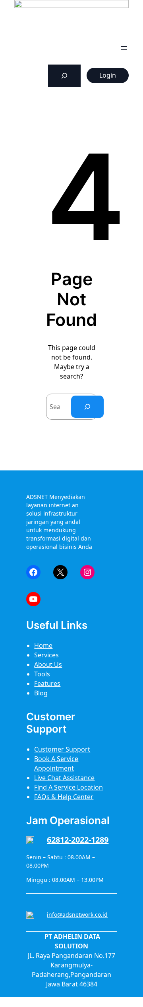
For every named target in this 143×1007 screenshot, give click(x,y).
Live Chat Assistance (64, 777)
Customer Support (62, 749)
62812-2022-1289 (77, 839)
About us (48, 664)
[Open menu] (124, 48)
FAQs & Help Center (63, 796)
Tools (42, 674)
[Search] (87, 407)
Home (43, 645)
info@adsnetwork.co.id (77, 914)
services (46, 655)
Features (47, 683)
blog (41, 693)
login (107, 75)
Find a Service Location (68, 787)
